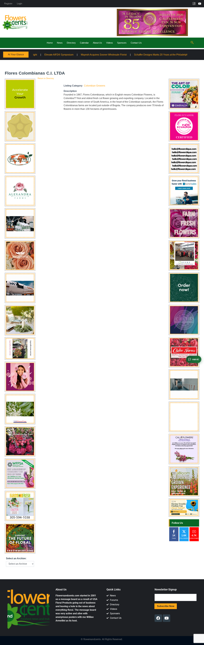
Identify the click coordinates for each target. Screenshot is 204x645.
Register (8, 3)
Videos (109, 42)
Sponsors (121, 42)
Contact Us (136, 42)
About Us (97, 42)
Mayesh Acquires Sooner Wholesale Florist (73, 54)
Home (50, 42)
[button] (192, 43)
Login (19, 3)
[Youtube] (199, 3)
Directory (71, 42)
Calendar (84, 42)
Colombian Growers (94, 85)
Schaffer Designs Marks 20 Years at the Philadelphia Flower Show (138, 54)
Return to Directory (46, 78)
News (60, 42)
